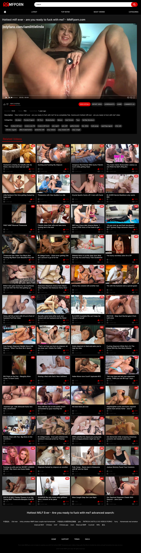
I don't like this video (7, 104)
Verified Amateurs (88, 120)
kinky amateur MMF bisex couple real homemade (37, 521)
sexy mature (51, 130)
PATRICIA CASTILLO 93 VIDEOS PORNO (97, 521)
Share (119, 104)
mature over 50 (30, 126)
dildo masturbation (25, 130)
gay (79, 521)
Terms (77, 539)
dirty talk (118, 126)
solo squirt (55, 126)
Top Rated (65, 12)
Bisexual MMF (81, 525)
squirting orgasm (106, 126)
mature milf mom (43, 126)
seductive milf (39, 130)
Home (5, 12)
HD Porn (40, 120)
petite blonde (74, 126)
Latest (34, 12)
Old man (15, 521)
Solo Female (69, 120)
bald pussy (94, 126)
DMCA (87, 539)
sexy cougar (76, 130)
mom (72, 525)
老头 (103, 525)
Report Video (97, 104)
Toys (77, 120)
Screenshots (109, 104)
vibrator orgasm (11, 130)
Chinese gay (63, 525)
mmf (55, 525)
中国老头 (6, 521)
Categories (133, 12)
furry (116, 521)
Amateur (18, 120)
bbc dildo (85, 126)
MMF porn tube (68, 548)
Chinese (49, 525)
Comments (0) (129, 104)
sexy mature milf (63, 130)
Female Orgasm (29, 120)
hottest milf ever (16, 126)
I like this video (4, 104)
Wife (98, 525)
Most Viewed (99, 12)
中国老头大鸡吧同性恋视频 (66, 521)
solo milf (64, 126)
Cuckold (91, 525)
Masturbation (50, 120)
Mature (60, 120)
